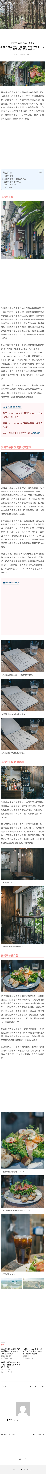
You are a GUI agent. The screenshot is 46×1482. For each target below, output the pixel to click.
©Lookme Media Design (23, 1470)
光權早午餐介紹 (10, 184)
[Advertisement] (23, 146)
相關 (10, 187)
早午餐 (31, 43)
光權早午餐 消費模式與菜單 (15, 179)
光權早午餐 (8, 176)
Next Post (37, 1434)
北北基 (14, 43)
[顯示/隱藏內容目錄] (39, 172)
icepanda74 (11, 1420)
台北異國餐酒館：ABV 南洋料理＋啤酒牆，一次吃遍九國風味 (11, 1351)
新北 (20, 43)
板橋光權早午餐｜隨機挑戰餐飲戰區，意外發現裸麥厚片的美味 (22, 48)
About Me (36, 3)
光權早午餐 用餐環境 (12, 182)
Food (25, 43)
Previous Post (10, 1434)
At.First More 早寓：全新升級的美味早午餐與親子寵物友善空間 (32, 1351)
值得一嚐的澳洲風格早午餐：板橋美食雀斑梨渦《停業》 (11, 1364)
